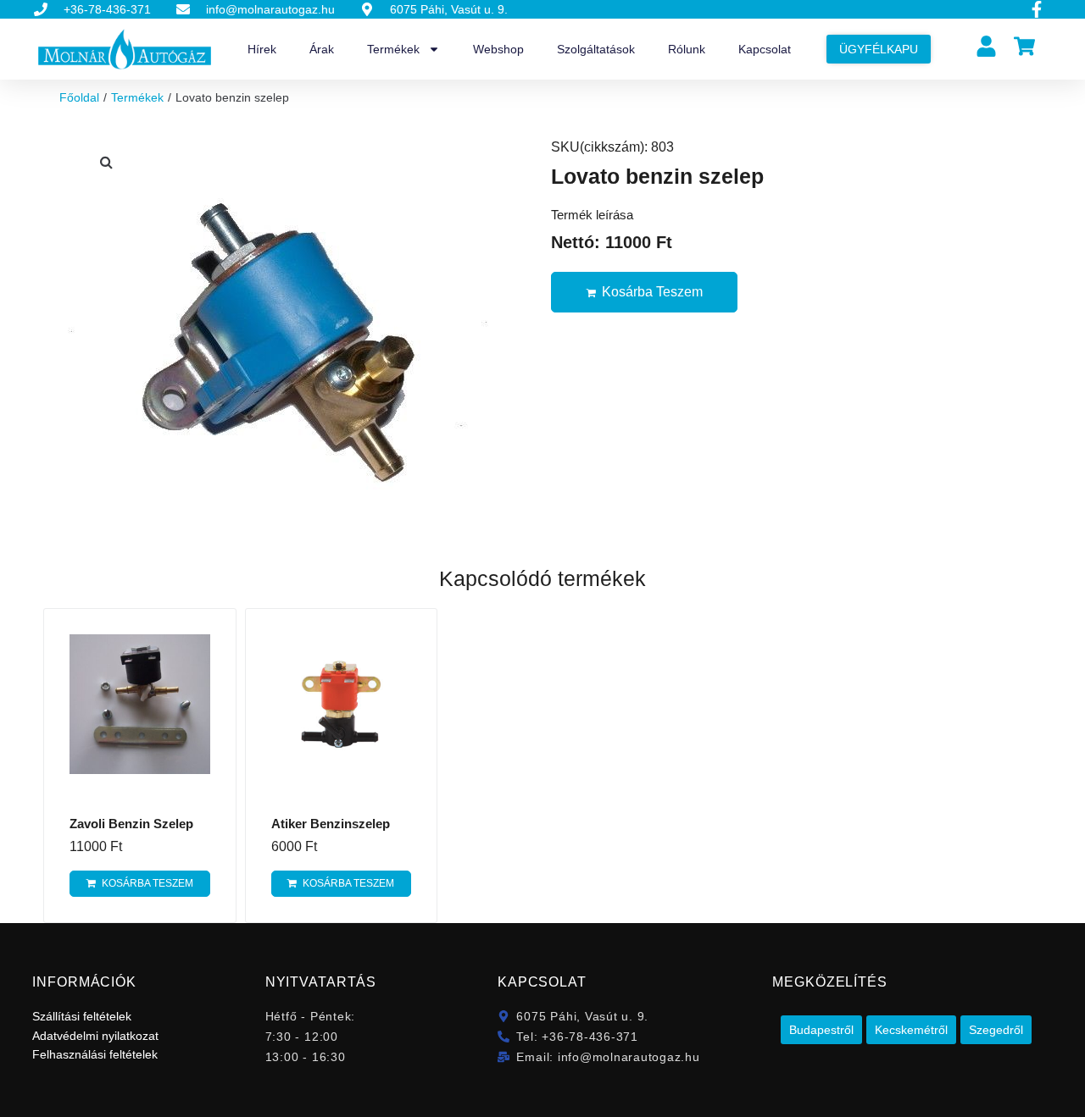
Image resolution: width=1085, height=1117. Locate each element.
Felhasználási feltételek (95, 1054)
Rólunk (686, 49)
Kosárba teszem (652, 292)
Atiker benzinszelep (330, 823)
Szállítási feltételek (81, 1016)
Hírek (262, 49)
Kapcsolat (764, 49)
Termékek (393, 49)
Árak (321, 49)
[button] (106, 162)
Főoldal (79, 97)
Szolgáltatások (596, 49)
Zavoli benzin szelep (131, 823)
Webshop (498, 49)
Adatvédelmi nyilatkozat (95, 1035)
